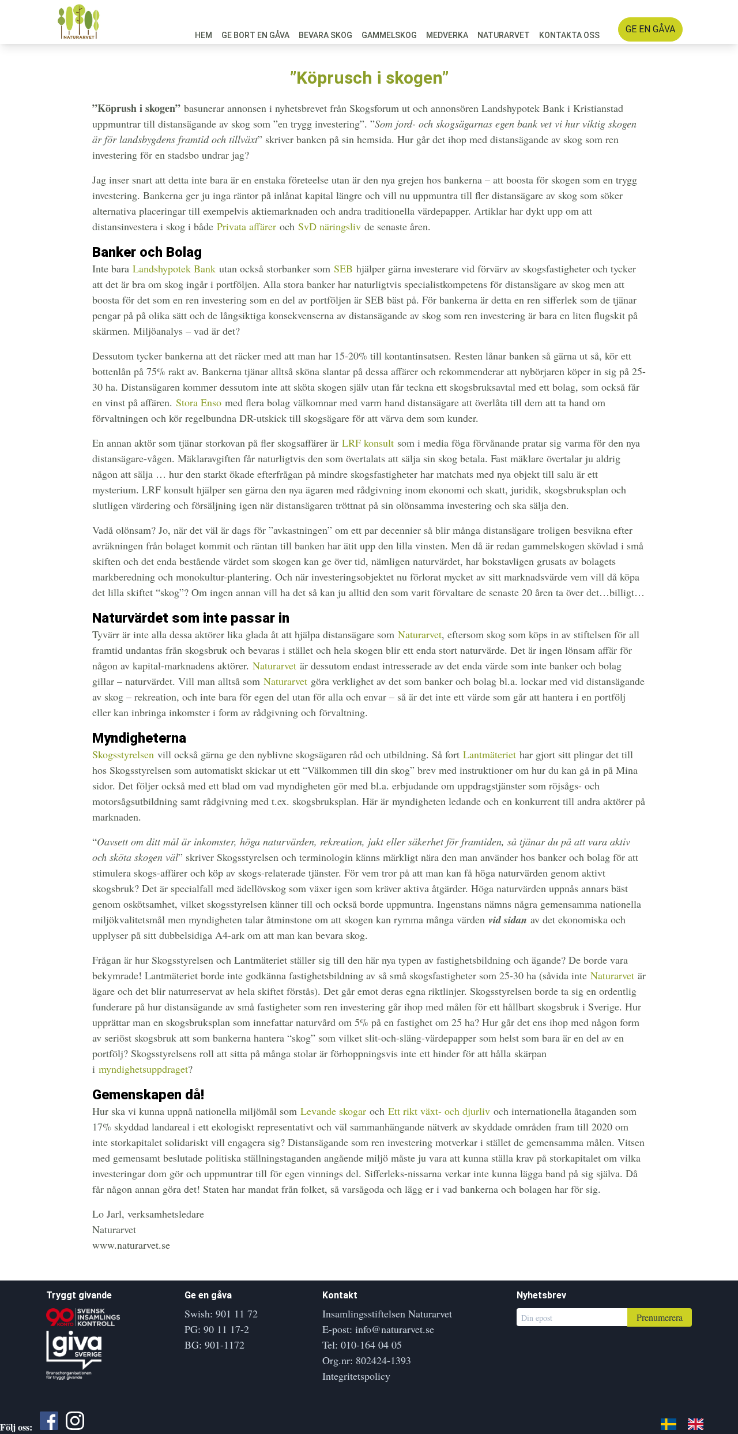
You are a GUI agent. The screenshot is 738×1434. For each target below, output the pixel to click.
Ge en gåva (650, 29)
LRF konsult (368, 443)
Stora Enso (198, 402)
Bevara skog (325, 35)
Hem (203, 35)
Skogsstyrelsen (123, 754)
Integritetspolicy (356, 1376)
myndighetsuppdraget (143, 1069)
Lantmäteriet (489, 754)
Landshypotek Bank (174, 268)
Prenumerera (660, 1317)
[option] (698, 1423)
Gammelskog (389, 35)
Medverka (447, 35)
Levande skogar (333, 1111)
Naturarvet (503, 35)
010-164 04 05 (371, 1344)
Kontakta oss (569, 35)
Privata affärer (246, 226)
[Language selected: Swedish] (688, 1422)
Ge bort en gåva (255, 35)
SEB (343, 268)
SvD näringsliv (329, 226)
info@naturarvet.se (394, 1329)
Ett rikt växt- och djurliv (439, 1111)
